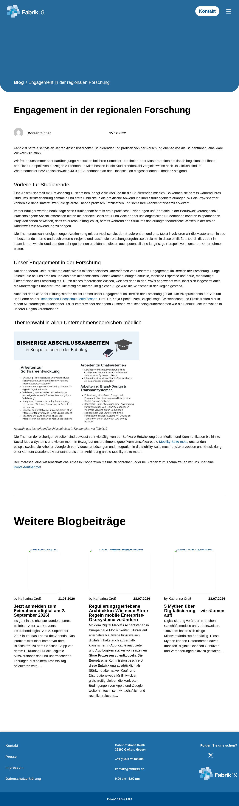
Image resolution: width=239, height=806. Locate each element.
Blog (19, 82)
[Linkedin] (198, 755)
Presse (11, 756)
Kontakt (12, 745)
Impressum (15, 767)
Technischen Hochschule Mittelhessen (68, 299)
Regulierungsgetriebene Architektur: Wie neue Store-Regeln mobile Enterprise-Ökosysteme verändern (119, 613)
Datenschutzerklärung (23, 778)
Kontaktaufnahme (27, 467)
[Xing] (234, 755)
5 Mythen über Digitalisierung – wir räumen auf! (194, 611)
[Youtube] (222, 755)
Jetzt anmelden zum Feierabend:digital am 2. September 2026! (39, 611)
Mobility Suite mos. (173, 442)
